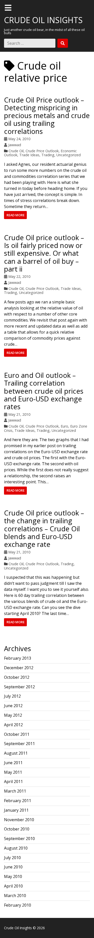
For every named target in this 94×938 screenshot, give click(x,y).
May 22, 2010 (19, 276)
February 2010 (17, 905)
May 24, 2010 (19, 138)
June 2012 (13, 705)
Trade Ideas (29, 154)
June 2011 (13, 762)
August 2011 (16, 753)
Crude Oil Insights (43, 20)
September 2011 (19, 743)
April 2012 (13, 724)
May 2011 (13, 772)
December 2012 (18, 667)
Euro (64, 426)
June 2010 (13, 867)
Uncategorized (68, 154)
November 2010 (19, 819)
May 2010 (13, 876)
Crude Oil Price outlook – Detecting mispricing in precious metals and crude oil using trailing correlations (47, 115)
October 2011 (16, 734)
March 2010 (15, 895)
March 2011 (15, 791)
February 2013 (17, 658)
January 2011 (16, 810)
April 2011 (13, 781)
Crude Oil (16, 150)
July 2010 (12, 857)
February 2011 (17, 800)
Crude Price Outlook (42, 150)
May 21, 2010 (19, 414)
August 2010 (16, 848)
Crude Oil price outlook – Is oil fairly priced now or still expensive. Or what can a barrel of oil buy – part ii (44, 253)
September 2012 (19, 687)
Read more (16, 215)
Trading (47, 154)
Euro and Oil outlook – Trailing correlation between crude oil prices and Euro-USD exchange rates (43, 391)
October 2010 (16, 829)
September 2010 (19, 838)
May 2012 (13, 715)
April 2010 (13, 886)
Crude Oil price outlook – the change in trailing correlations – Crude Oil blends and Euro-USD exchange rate (44, 528)
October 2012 (16, 677)
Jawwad (14, 144)
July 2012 (12, 696)
